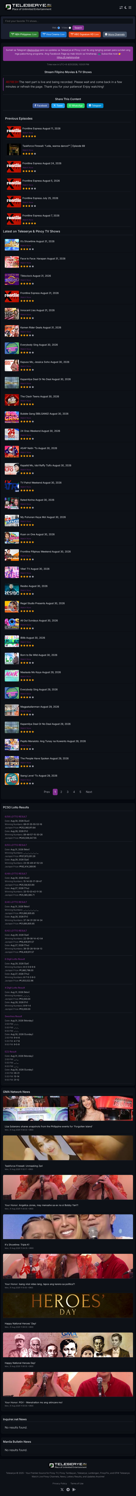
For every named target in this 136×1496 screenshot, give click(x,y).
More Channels (116, 34)
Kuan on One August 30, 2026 (37, 534)
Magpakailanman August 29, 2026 (39, 706)
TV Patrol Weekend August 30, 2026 (40, 482)
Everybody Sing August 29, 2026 (39, 689)
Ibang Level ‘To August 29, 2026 (38, 775)
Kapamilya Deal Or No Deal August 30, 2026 (45, 379)
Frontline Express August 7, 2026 (40, 215)
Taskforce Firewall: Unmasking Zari (24, 1166)
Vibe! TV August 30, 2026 (34, 568)
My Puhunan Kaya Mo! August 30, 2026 (43, 517)
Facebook (42, 105)
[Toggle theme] (125, 8)
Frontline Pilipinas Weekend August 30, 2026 (45, 551)
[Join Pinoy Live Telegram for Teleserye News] (68, 1489)
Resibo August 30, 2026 (33, 586)
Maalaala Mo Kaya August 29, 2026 (40, 672)
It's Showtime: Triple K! (17, 1244)
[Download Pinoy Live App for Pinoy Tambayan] (74, 1489)
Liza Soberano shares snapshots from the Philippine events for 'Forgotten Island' (49, 1126)
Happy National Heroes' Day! (20, 1323)
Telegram (96, 105)
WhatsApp (77, 105)
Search (78, 27)
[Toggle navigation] (130, 8)
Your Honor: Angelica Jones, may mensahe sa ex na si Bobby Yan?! (41, 1205)
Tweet (60, 105)
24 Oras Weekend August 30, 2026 (40, 430)
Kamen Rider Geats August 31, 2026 (40, 327)
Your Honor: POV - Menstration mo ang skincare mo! (34, 1402)
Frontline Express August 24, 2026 (41, 163)
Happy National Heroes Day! (20, 1363)
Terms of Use (76, 1483)
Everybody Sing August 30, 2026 (39, 344)
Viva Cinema (55, 34)
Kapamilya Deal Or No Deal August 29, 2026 (45, 724)
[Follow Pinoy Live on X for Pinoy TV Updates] (62, 1489)
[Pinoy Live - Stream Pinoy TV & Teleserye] (28, 10)
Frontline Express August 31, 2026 (39, 293)
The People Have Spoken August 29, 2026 (44, 758)
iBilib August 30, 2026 (32, 637)
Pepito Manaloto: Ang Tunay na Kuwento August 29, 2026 (53, 741)
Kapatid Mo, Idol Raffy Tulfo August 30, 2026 (45, 465)
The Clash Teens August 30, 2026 (39, 396)
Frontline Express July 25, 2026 (40, 198)
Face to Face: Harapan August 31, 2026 (42, 258)
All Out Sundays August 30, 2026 (39, 620)
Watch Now (27, 132)
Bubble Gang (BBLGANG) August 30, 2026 (44, 413)
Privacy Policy (60, 1483)
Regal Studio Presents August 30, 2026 (42, 603)
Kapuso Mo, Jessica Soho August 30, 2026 (44, 362)
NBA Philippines (25, 34)
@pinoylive (33, 50)
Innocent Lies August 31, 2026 (37, 310)
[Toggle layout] (121, 8)
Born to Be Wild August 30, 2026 (38, 655)
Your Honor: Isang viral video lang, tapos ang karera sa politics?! (40, 1284)
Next (89, 792)
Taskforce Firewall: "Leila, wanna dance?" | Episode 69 (53, 145)
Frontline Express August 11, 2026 (41, 128)
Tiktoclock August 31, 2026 (35, 275)
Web (54, 27)
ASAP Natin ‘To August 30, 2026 (38, 448)
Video (65, 27)
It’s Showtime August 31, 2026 (37, 241)
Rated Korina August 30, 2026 (37, 499)
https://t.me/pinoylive (68, 57)
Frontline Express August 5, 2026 (41, 180)
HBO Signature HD (86, 34)
